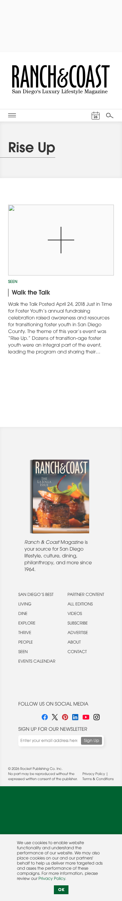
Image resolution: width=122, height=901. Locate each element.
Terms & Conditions (98, 779)
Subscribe (77, 624)
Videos (74, 614)
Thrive (24, 633)
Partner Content (85, 595)
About (74, 643)
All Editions (80, 605)
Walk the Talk (31, 293)
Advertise (77, 633)
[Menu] (12, 115)
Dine (22, 614)
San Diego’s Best (36, 595)
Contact (77, 652)
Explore (27, 624)
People (25, 643)
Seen (12, 282)
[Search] (110, 115)
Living (25, 605)
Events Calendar (36, 662)
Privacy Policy (94, 774)
